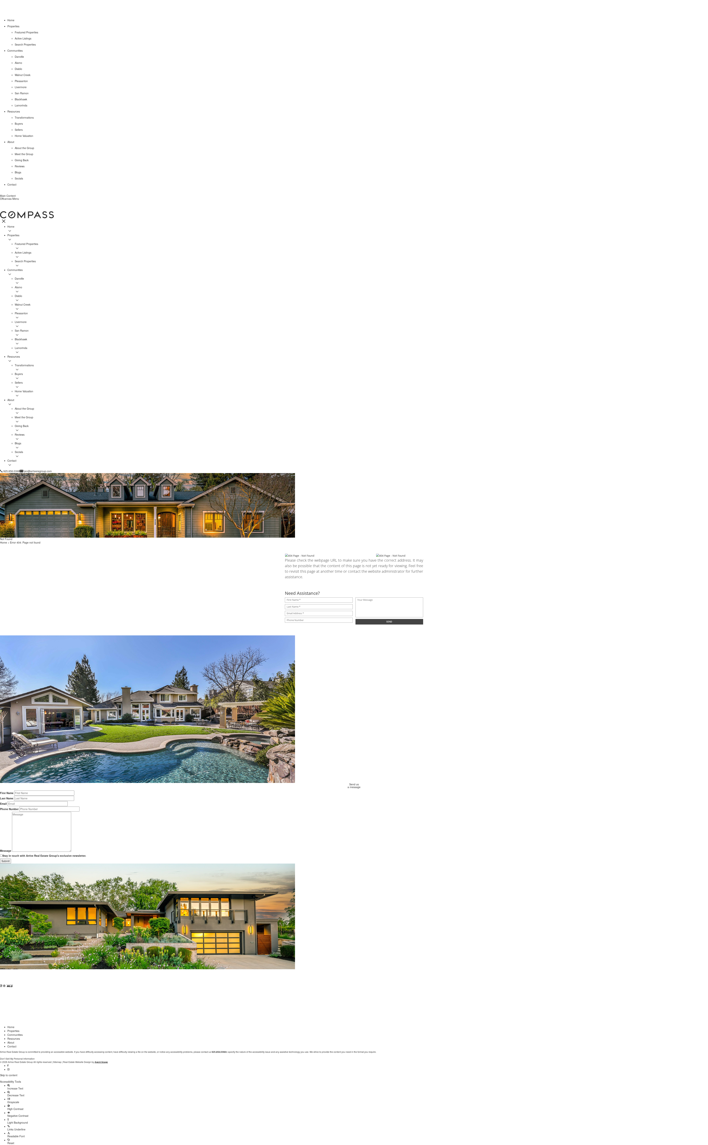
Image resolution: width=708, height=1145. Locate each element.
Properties (13, 1031)
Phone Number (9, 809)
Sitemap (57, 1061)
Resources (13, 1038)
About (10, 1042)
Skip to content (8, 1075)
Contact (11, 1046)
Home (10, 1027)
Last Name (6, 798)
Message (5, 850)
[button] (354, 1078)
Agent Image (101, 1062)
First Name (6, 793)
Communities (15, 1035)
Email (3, 803)
